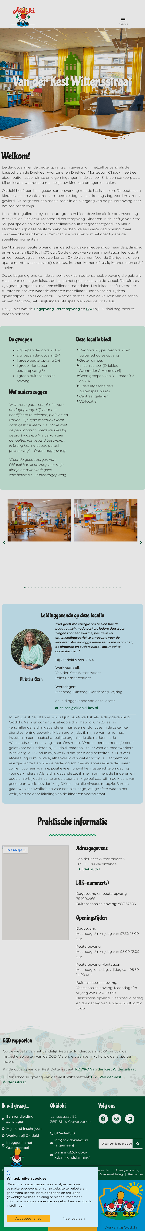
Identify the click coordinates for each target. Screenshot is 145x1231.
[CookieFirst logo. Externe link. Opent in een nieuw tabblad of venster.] (8, 1173)
